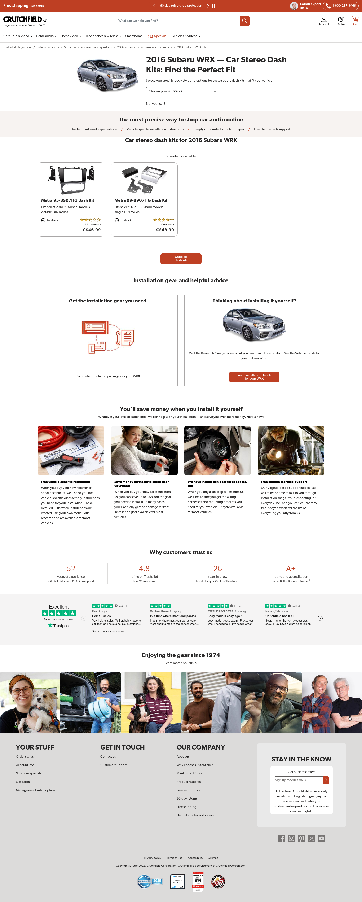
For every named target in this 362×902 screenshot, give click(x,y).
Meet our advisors (189, 773)
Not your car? (156, 104)
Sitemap (213, 858)
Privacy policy (152, 858)
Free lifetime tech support (271, 129)
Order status (25, 757)
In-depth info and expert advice (94, 129)
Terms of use (174, 858)
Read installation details (254, 377)
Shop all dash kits (181, 258)
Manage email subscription (35, 790)
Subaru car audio (48, 47)
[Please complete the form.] (326, 780)
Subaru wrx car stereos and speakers (88, 47)
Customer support (113, 765)
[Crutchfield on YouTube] (322, 838)
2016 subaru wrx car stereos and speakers (144, 47)
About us (183, 757)
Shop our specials (28, 773)
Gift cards (23, 782)
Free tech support (189, 790)
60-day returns (186, 6)
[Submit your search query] (245, 21)
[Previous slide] (154, 6)
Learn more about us (179, 663)
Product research (189, 782)
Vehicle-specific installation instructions (155, 129)
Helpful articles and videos (196, 815)
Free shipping (23, 6)
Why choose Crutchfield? (195, 765)
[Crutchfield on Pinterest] (301, 838)
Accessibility (195, 858)
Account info (25, 765)
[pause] (213, 6)
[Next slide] (208, 6)
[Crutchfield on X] (312, 838)
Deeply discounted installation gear (218, 129)
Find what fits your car (17, 47)
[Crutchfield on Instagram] (291, 838)
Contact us (108, 757)
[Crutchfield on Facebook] (281, 838)
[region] (181, 702)
